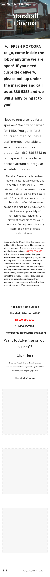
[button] (3, 4)
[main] (25, 19)
